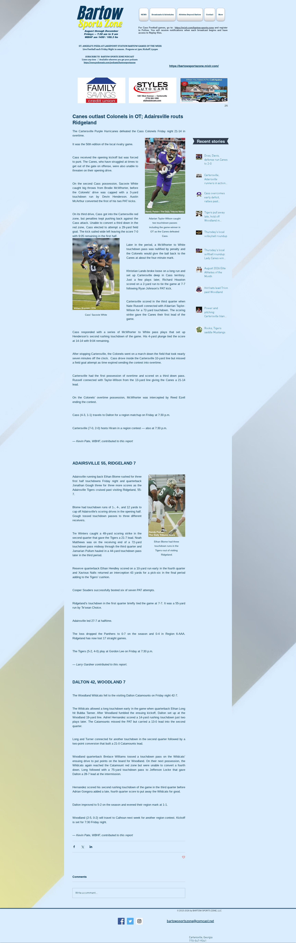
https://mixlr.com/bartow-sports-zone (194, 27)
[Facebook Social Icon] (121, 921)
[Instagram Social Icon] (139, 921)
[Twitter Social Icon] (130, 921)
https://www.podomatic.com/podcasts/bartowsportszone (109, 62)
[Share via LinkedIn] (90, 846)
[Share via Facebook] (74, 846)
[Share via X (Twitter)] (82, 846)
